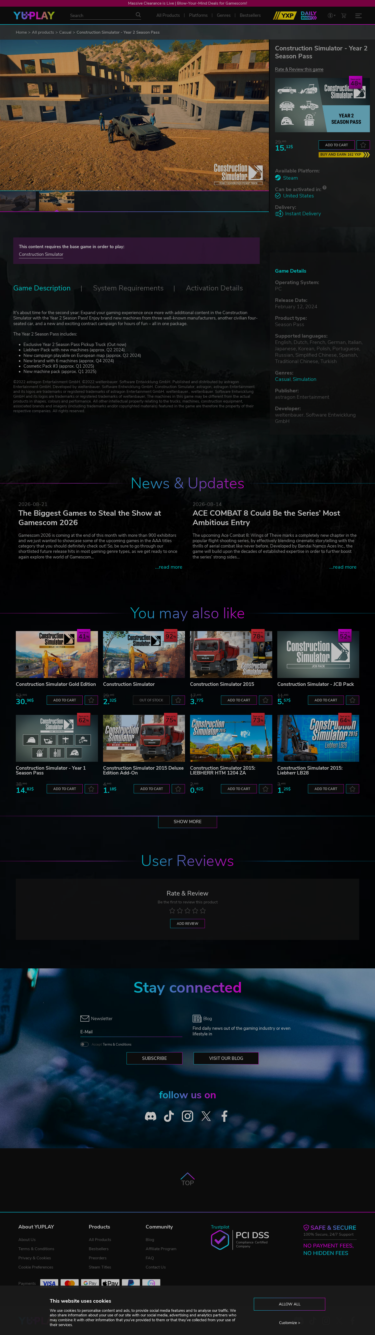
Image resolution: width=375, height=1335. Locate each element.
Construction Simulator (41, 254)
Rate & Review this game (299, 69)
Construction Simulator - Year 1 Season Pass (51, 770)
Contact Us (156, 1267)
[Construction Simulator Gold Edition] (57, 654)
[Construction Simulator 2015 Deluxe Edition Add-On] (144, 738)
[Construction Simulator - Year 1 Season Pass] (57, 738)
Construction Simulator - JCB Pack (315, 684)
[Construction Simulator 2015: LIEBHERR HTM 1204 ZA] (231, 738)
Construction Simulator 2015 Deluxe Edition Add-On (143, 770)
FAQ (150, 1258)
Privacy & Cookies (34, 1258)
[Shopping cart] (343, 15)
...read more (168, 567)
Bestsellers (99, 1248)
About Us (27, 1239)
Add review (187, 924)
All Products (100, 1239)
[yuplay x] (206, 1116)
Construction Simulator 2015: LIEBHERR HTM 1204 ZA (222, 770)
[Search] (138, 14)
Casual (65, 32)
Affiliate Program (161, 1248)
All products (43, 32)
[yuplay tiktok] (169, 1116)
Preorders (98, 1258)
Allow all (290, 1304)
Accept (111, 1044)
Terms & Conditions (117, 1044)
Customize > (289, 1322)
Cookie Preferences (35, 1267)
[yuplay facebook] (224, 1116)
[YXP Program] (285, 15)
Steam (290, 178)
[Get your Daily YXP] (309, 15)
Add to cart (336, 145)
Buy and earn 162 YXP (340, 154)
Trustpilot (220, 1227)
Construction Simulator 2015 (222, 684)
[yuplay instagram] (187, 1116)
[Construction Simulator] (144, 654)
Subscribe (154, 1058)
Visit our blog (226, 1058)
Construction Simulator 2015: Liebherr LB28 (310, 770)
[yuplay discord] (150, 1116)
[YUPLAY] (34, 15)
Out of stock (151, 700)
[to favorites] (363, 145)
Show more (188, 822)
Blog (150, 1239)
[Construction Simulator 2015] (231, 654)
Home (21, 32)
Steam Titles (100, 1267)
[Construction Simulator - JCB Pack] (318, 654)
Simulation (304, 379)
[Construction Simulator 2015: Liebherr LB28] (318, 738)
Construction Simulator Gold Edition (56, 684)
